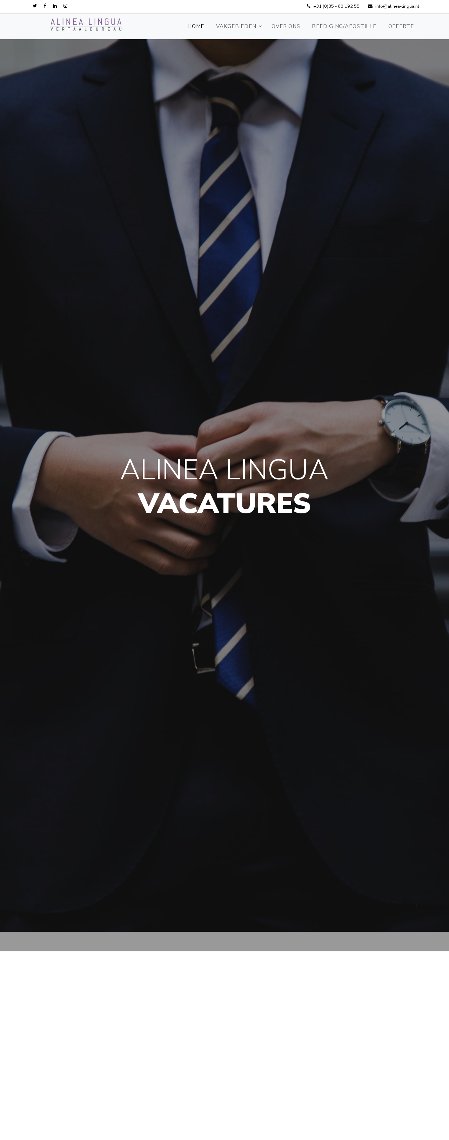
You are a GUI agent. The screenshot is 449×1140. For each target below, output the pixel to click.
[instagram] (65, 6)
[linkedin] (55, 6)
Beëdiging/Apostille (344, 26)
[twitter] (35, 6)
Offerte (401, 26)
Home (195, 26)
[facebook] (45, 6)
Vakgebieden (236, 26)
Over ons (286, 26)
